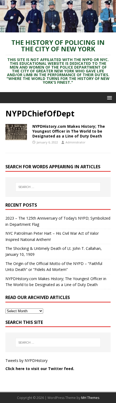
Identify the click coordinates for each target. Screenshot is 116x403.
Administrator (76, 142)
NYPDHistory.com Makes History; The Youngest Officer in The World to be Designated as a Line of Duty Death (68, 131)
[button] (109, 97)
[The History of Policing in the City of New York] (58, 29)
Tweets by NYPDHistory (26, 360)
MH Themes (90, 397)
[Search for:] (58, 187)
